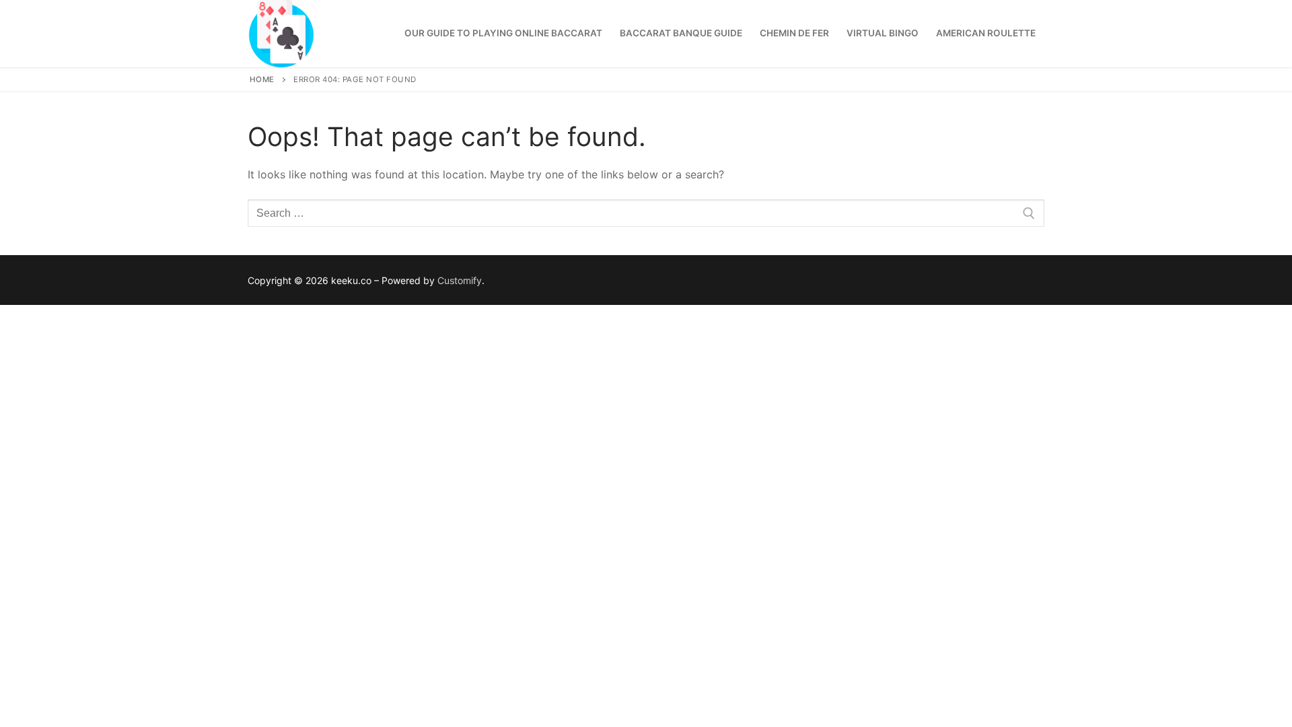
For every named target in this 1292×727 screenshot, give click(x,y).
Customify (459, 280)
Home (262, 79)
